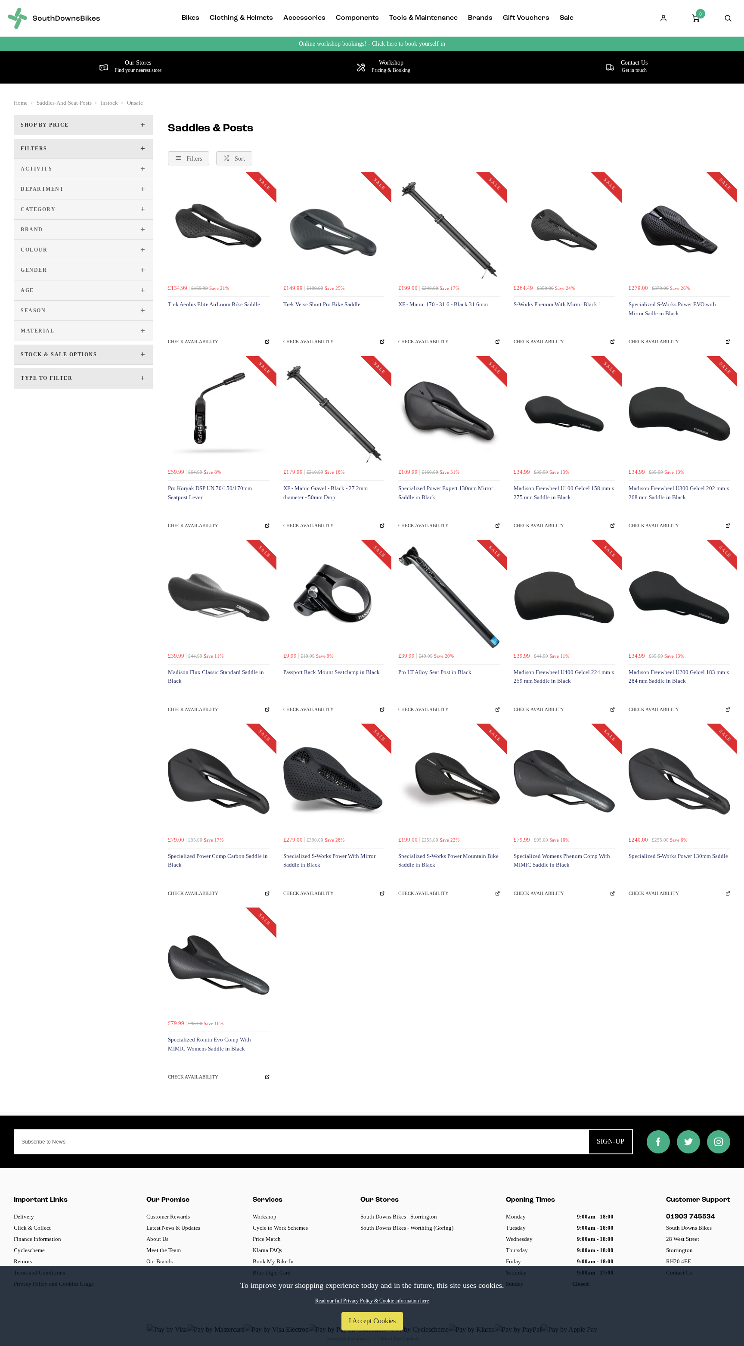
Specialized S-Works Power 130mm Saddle (678, 856)
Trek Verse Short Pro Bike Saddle (321, 304)
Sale (567, 18)
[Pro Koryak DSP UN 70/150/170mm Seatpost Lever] (219, 414)
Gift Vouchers (526, 18)
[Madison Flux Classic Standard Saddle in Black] (219, 597)
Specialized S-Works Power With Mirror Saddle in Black (329, 860)
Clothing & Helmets (241, 18)
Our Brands (159, 1261)
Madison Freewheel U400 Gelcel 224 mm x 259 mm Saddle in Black (564, 676)
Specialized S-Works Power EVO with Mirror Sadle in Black (672, 309)
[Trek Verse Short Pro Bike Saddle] (334, 230)
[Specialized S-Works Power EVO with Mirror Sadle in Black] (679, 230)
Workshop (264, 1216)
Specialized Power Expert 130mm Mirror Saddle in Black (445, 492)
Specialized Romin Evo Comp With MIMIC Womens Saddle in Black (209, 1044)
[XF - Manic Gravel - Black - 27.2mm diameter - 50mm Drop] (334, 414)
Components (357, 18)
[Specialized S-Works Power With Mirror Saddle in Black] (334, 781)
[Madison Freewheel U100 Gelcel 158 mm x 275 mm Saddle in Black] (564, 414)
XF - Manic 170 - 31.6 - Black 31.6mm (443, 304)
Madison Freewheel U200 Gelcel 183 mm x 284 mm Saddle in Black (679, 676)
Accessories (304, 18)
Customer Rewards (168, 1216)
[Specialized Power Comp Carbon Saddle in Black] (219, 781)
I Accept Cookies (372, 1320)
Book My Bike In (273, 1261)
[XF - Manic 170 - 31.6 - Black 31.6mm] (449, 230)
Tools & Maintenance (423, 18)
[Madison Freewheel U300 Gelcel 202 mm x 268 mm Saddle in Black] (679, 414)
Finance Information (37, 1239)
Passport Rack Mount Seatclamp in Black (331, 672)
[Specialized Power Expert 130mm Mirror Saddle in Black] (449, 414)
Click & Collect (32, 1228)
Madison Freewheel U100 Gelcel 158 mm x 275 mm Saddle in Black (564, 492)
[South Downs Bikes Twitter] (688, 1141)
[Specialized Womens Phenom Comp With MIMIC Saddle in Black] (564, 781)
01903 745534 (690, 1216)
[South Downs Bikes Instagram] (718, 1141)
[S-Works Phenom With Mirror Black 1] (564, 230)
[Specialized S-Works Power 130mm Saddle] (679, 781)
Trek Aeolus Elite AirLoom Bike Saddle (214, 304)
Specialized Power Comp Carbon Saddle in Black (218, 860)
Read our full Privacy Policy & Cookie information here (372, 1300)
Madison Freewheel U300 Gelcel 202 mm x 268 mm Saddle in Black (679, 492)
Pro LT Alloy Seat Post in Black (434, 672)
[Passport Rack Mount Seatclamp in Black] (334, 597)
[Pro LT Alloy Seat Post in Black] (449, 597)
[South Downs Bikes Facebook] (658, 1141)
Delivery (24, 1216)
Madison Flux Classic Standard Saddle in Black (216, 676)
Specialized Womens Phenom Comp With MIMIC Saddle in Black (562, 860)
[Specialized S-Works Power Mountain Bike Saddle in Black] (449, 781)
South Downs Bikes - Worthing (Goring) (406, 1228)
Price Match (267, 1239)
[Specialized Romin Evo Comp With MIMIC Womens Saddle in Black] (219, 965)
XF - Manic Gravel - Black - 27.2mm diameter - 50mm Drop (325, 492)
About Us (157, 1239)
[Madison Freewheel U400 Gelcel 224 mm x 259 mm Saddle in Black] (564, 597)
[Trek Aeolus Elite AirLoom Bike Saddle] (219, 230)
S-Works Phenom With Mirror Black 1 (557, 304)
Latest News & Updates (173, 1228)
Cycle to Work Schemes (280, 1228)
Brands (480, 18)
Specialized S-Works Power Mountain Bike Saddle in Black (448, 860)
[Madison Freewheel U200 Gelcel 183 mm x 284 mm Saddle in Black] (679, 597)
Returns (23, 1261)
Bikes (190, 18)
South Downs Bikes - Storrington (398, 1216)
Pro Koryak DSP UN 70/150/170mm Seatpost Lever (210, 492)
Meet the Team (163, 1250)
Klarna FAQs (267, 1250)
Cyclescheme (29, 1250)
